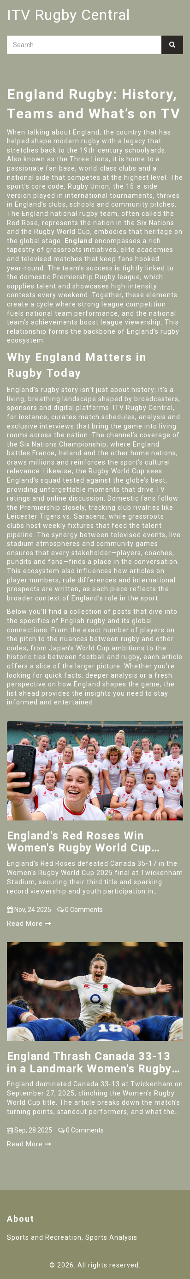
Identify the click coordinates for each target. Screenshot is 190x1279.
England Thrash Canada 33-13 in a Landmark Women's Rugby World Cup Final (89, 1062)
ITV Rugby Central (68, 15)
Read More (26, 923)
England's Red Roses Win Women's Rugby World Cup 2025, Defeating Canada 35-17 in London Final (90, 842)
